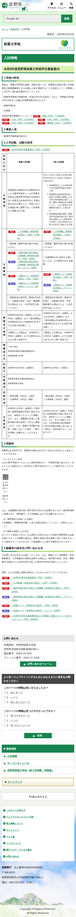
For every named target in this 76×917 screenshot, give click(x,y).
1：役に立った (15, 692)
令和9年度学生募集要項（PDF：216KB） (31, 149)
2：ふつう (12, 697)
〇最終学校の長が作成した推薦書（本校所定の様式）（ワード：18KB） (28, 264)
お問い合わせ (12, 856)
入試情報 (12, 756)
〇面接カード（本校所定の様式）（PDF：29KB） (28, 277)
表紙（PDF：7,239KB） (54, 116)
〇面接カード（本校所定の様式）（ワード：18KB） (28, 286)
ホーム (5, 29)
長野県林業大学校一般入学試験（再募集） (30, 770)
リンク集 (10, 837)
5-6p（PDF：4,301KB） (23, 123)
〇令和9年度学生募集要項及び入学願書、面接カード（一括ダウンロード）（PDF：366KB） (41, 618)
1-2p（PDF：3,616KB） (23, 119)
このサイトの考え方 (15, 810)
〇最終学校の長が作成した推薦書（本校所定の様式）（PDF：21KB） (28, 255)
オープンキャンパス (18, 763)
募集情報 (14, 29)
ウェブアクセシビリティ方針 (20, 817)
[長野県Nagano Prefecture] (12, 5)
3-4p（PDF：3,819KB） (59, 119)
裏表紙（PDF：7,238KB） (59, 123)
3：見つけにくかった (18, 725)
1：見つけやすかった (18, 715)
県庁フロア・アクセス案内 (19, 850)
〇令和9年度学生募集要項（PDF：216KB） (32, 577)
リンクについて (13, 843)
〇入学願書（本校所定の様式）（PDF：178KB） (28, 235)
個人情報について (14, 823)
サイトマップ (14, 781)
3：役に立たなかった (18, 702)
